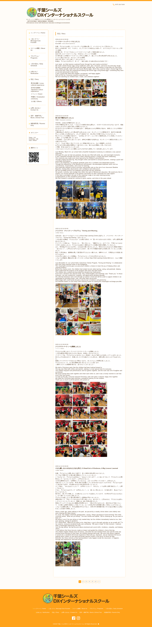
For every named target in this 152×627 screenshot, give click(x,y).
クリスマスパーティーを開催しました (68, 346)
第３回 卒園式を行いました (64, 118)
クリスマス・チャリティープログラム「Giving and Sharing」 (77, 230)
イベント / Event (59, 348)
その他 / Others (59, 232)
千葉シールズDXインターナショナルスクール (70, 624)
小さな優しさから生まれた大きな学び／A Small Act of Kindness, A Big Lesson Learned (86, 468)
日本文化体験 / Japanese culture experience (37, 89)
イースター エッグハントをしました (67, 41)
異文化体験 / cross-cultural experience (65, 43)
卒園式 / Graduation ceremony (63, 120)
